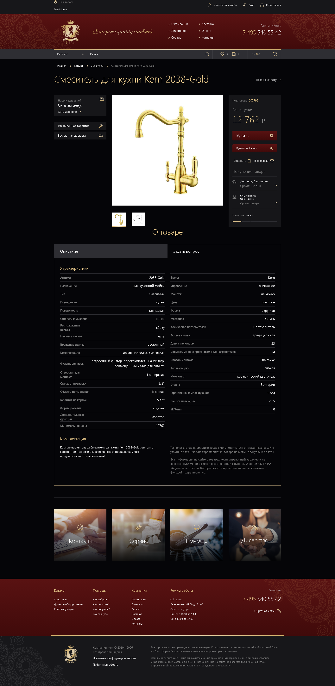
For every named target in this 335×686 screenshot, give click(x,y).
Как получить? (101, 609)
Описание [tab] (69, 251)
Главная (61, 65)
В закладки (261, 161)
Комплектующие (64, 609)
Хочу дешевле (67, 111)
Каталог (62, 54)
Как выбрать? (101, 599)
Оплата (206, 31)
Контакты (208, 37)
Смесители (97, 65)
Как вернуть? (100, 613)
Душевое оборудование (68, 604)
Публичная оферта (105, 664)
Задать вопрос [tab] (186, 251)
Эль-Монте (61, 9)
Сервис (176, 37)
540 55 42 (262, 32)
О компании (179, 24)
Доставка (208, 24)
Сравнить (240, 161)
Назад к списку (266, 79)
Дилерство (178, 31)
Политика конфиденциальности (114, 658)
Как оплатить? (101, 604)
